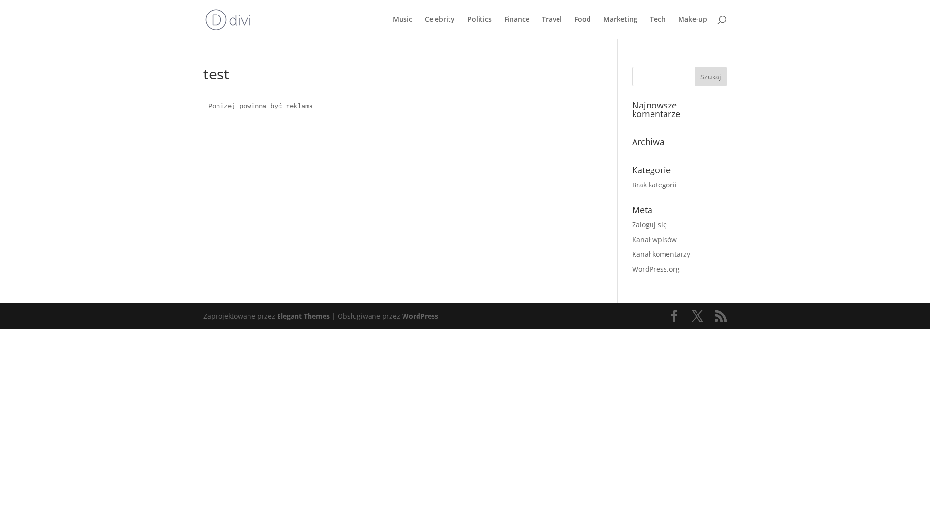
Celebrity (440, 20)
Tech (658, 20)
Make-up (692, 20)
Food (582, 20)
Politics (479, 20)
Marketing (620, 20)
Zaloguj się (649, 224)
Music (402, 20)
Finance (516, 20)
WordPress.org (656, 269)
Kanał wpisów (654, 239)
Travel (552, 20)
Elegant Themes (303, 316)
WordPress (420, 316)
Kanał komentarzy (661, 254)
